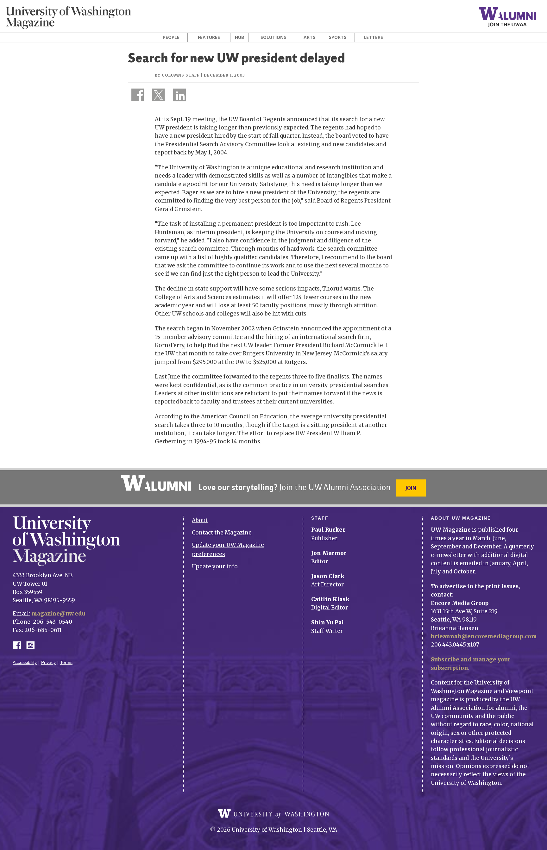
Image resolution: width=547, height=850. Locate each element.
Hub (239, 37)
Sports (337, 37)
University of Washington (273, 813)
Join (411, 487)
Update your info (215, 566)
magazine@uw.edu (58, 613)
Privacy (48, 662)
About (200, 520)
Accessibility (25, 662)
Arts (309, 37)
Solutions (273, 37)
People (171, 37)
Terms (66, 662)
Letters (373, 37)
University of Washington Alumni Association (156, 483)
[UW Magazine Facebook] (136, 96)
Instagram (32, 645)
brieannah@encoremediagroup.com (484, 636)
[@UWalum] (158, 96)
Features (209, 37)
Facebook (19, 645)
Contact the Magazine (222, 532)
